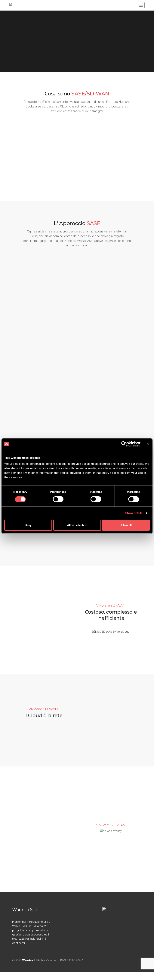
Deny (28, 525)
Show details (133, 513)
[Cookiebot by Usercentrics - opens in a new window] (124, 444)
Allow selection (77, 525)
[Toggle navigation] (141, 5)
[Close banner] (148, 444)
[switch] (58, 499)
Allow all (126, 525)
